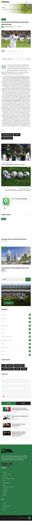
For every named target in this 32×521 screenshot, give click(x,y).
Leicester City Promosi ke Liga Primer (13, 239)
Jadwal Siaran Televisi (6, 340)
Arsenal (24, 368)
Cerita (2, 354)
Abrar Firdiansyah (22, 199)
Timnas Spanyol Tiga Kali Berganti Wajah (18, 424)
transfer (17, 134)
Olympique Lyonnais (7, 138)
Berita (3, 7)
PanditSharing (4, 325)
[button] (3, 45)
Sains (2, 322)
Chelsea (17, 368)
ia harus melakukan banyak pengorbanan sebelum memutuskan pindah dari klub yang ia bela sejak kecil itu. (16, 78)
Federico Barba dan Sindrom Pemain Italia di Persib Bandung (20, 408)
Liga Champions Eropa (7, 368)
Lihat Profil (6, 205)
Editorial (3, 314)
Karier (4, 510)
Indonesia (9, 365)
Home (4, 503)
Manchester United (19, 365)
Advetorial (3, 318)
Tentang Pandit (6, 506)
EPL (3, 365)
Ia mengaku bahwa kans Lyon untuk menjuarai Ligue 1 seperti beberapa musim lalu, (15, 99)
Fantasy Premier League (6, 336)
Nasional (3, 351)
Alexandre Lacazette (7, 134)
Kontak (4, 508)
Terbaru (3, 329)
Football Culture (5, 347)
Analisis (3, 343)
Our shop (8, 303)
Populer (8, 403)
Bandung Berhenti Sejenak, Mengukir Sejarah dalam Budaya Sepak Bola (19, 433)
